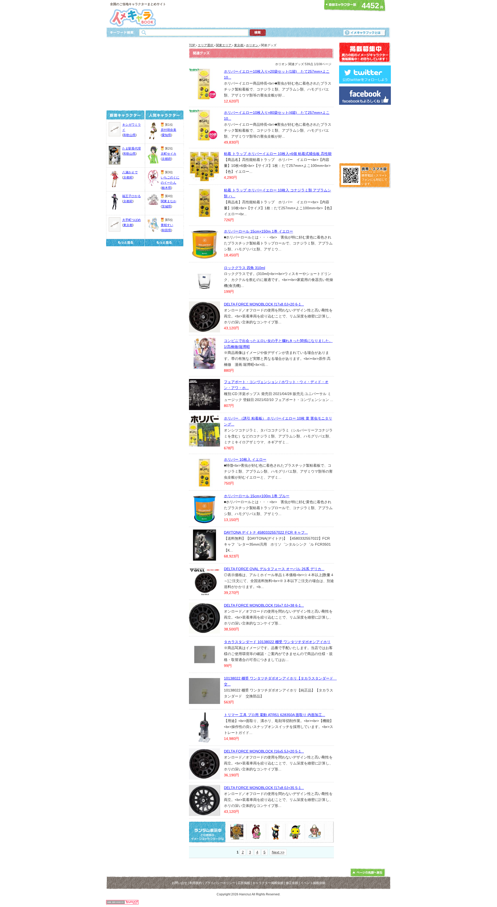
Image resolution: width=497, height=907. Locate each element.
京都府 (128, 177)
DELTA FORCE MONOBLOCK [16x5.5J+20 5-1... (264, 751)
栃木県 (166, 188)
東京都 (128, 225)
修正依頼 (292, 883)
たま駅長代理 (131, 148)
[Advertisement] (247, 13)
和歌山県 (129, 135)
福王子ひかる (131, 196)
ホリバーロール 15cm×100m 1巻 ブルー (256, 496)
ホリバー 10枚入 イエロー (245, 459)
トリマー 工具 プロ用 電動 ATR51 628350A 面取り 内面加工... (274, 715)
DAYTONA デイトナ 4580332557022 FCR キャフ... (266, 532)
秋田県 (166, 230)
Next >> (278, 852)
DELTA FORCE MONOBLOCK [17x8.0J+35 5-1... (264, 788)
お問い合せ (179, 883)
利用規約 (195, 883)
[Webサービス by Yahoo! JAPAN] (122, 903)
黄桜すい (167, 225)
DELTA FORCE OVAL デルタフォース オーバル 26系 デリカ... (274, 569)
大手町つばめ (131, 220)
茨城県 (166, 206)
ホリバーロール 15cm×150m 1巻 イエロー (258, 231)
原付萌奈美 (168, 130)
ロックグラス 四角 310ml (244, 268)
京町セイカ (168, 153)
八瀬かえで (130, 172)
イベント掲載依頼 (313, 883)
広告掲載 (244, 883)
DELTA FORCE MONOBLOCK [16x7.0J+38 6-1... (264, 605)
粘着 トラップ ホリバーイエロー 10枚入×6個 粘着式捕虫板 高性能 (278, 154)
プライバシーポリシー (219, 883)
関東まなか (168, 201)
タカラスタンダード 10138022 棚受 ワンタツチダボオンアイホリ (277, 642)
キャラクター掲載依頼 (267, 883)
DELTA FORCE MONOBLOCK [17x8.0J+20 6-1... (264, 304)
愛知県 (166, 135)
